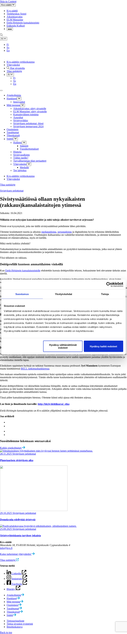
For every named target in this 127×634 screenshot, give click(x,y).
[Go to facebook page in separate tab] (7, 422)
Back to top (6, 632)
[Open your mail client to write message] (8, 434)
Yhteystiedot (13, 64)
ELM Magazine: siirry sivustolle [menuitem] (30, 111)
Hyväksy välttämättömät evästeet (63, 346)
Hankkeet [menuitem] (12, 98)
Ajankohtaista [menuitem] (14, 95)
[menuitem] (15, 595)
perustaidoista (65, 231)
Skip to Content (8, 1)
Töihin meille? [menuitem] (20, 157)
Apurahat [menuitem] (18, 117)
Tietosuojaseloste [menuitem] (15, 620)
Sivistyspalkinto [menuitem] (21, 154)
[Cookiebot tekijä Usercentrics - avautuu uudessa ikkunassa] (108, 284)
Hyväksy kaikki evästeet (103, 346)
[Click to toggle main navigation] (1, 90)
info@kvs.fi (6, 548)
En (8, 50)
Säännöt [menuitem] (24, 145)
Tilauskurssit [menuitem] (13, 135)
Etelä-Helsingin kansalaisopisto (23, 22)
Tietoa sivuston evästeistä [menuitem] (20, 623)
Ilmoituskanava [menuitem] (14, 626)
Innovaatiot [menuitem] (19, 101)
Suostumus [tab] (22, 294)
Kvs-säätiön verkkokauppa (21, 61)
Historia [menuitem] (17, 151)
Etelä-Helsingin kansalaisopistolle (22, 270)
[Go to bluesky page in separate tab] (9, 431)
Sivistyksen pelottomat (11, 190)
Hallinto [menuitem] (17, 142)
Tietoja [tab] (105, 294)
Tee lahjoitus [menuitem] (19, 170)
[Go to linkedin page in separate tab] (8, 426)
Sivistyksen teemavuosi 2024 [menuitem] (28, 126)
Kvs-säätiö (12, 10)
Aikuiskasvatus (14, 16)
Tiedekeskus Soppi (16, 13)
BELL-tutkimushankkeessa (35, 368)
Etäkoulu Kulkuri (16, 25)
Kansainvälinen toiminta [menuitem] (26, 114)
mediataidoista (48, 231)
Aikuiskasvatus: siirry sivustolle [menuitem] (29, 108)
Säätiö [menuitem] (10, 138)
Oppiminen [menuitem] (12, 129)
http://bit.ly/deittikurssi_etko (53, 404)
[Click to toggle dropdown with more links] (10, 29)
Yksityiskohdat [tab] (63, 294)
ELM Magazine (15, 19)
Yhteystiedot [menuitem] (19, 164)
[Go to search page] (1, 35)
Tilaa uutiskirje (7, 184)
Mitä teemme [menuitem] (13, 105)
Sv (8, 47)
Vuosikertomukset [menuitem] (29, 148)
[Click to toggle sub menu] (19, 98)
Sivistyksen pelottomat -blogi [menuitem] (28, 123)
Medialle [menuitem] (24, 167)
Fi (8, 44)
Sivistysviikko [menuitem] (20, 120)
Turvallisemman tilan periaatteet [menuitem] (29, 160)
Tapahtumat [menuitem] (13, 132)
